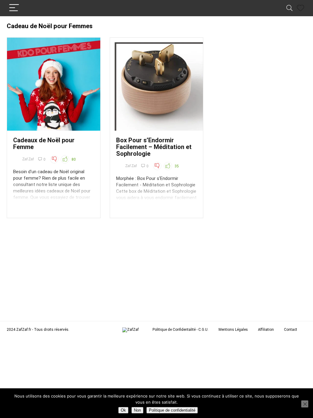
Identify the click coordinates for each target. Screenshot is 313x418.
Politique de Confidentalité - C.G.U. (180, 329)
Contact (290, 329)
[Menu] (14, 8)
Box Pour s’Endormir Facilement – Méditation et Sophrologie (154, 146)
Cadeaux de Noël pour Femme (44, 143)
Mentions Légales (233, 329)
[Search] (289, 8)
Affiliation (266, 329)
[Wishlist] (300, 8)
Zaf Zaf (28, 159)
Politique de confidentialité (172, 410)
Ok (123, 410)
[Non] (304, 404)
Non (137, 410)
